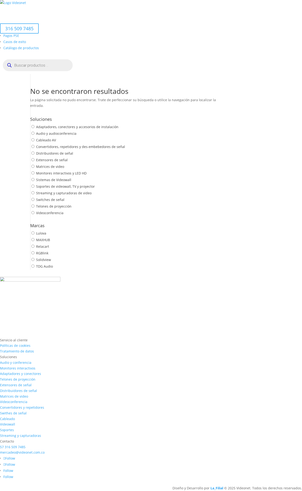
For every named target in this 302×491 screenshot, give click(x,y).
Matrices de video (50, 166)
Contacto (90, 19)
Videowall (7, 424)
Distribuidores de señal (54, 153)
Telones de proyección (53, 206)
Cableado (7, 419)
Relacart (42, 246)
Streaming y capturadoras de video (64, 193)
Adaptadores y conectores (20, 373)
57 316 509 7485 (12, 447)
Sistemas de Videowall (53, 180)
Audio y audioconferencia (56, 133)
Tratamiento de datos (17, 351)
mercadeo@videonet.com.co (22, 452)
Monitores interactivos (17, 368)
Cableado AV (46, 140)
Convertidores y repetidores (22, 407)
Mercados (84, 10)
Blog (73, 19)
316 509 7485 (19, 28)
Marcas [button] (53, 19)
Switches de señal (50, 199)
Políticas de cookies (15, 345)
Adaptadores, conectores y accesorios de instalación (77, 127)
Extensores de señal (52, 160)
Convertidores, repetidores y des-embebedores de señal (80, 146)
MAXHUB (43, 240)
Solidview (43, 259)
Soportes (7, 430)
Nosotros (33, 10)
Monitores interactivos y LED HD (61, 173)
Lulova (41, 233)
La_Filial (216, 488)
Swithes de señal (13, 413)
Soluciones (56, 10)
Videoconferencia (49, 213)
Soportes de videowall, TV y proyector (65, 186)
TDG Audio (44, 266)
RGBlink (42, 253)
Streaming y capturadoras (20, 435)
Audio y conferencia (15, 362)
